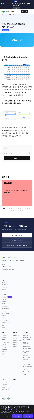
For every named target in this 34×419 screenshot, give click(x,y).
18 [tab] (20, 210)
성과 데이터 (25, 369)
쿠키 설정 (6, 416)
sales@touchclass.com (8, 269)
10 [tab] (25, 208)
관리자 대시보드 (5, 313)
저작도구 (4, 301)
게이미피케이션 (5, 308)
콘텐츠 (3, 379)
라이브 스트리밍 (5, 306)
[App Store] (7, 274)
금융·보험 (4, 337)
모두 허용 (28, 416)
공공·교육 (4, 344)
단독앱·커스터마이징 (6, 320)
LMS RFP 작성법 (27, 348)
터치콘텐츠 (4, 384)
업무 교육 (4, 351)
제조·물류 (4, 340)
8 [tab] (20, 208)
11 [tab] (27, 208)
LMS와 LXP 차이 (27, 355)
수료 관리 (4, 316)
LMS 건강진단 (26, 357)
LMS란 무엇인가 (27, 337)
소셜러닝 (4, 303)
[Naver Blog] (21, 274)
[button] (31, 12)
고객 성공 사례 (26, 364)
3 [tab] (9, 208)
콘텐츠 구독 (4, 382)
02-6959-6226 (6, 266)
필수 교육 (4, 354)
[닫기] (32, 4)
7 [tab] (18, 208)
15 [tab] (13, 210)
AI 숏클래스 (4, 294)
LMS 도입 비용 (26, 346)
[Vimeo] (16, 274)
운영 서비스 (4, 325)
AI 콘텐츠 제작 (5, 285)
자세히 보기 (15, 8)
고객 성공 (25, 332)
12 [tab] (29, 208)
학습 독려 (4, 327)
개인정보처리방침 (12, 409)
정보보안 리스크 (16, 338)
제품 (3, 280)
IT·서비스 (4, 347)
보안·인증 (15, 332)
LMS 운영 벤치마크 (27, 366)
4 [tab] (11, 208)
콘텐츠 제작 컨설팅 (6, 387)
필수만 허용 (17, 416)
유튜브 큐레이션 (5, 389)
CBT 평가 (4, 311)
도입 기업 (25, 362)
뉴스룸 (24, 374)
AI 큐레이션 (4, 292)
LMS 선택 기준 (26, 340)
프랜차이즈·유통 (5, 342)
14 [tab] (11, 210)
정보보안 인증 (16, 335)
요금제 (14, 379)
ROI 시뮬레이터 (26, 371)
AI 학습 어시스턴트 (6, 287)
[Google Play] (3, 274)
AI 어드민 (4, 289)
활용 (3, 332)
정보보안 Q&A (16, 347)
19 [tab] (22, 210)
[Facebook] (12, 274)
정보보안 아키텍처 (17, 340)
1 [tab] (4, 208)
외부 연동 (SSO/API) (6, 322)
